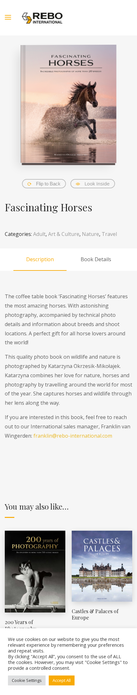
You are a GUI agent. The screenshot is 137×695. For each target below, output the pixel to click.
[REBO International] (42, 18)
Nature (90, 234)
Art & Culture (63, 234)
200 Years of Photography (20, 625)
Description (40, 259)
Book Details (96, 259)
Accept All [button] (62, 680)
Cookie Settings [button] (27, 680)
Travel (109, 234)
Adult (39, 234)
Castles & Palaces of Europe (95, 614)
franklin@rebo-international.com (72, 435)
